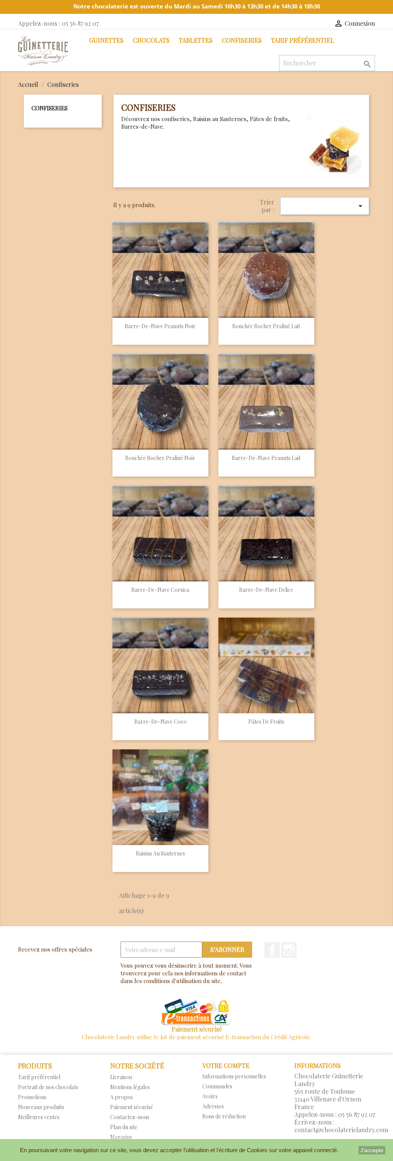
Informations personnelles (234, 1076)
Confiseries (242, 40)
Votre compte (225, 1065)
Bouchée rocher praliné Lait (266, 326)
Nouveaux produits (41, 1107)
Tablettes (196, 40)
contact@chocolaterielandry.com (341, 1130)
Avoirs (210, 1096)
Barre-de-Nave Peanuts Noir (160, 326)
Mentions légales (130, 1087)
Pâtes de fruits (266, 721)
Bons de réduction (224, 1116)
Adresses (213, 1106)
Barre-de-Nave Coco (160, 721)
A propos (121, 1097)
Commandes (217, 1086)
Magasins (121, 1137)
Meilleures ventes (38, 1117)
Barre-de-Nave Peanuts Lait (266, 458)
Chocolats (151, 40)
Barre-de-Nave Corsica (160, 589)
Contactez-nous (129, 1117)
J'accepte (371, 1150)
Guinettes (106, 40)
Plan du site (123, 1127)
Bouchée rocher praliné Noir (160, 458)
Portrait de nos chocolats (48, 1087)
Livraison (121, 1077)
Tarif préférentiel (302, 40)
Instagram (289, 950)
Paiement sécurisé (131, 1107)
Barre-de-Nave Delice (266, 589)
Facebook (272, 950)
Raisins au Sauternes (160, 853)
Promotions (32, 1097)
